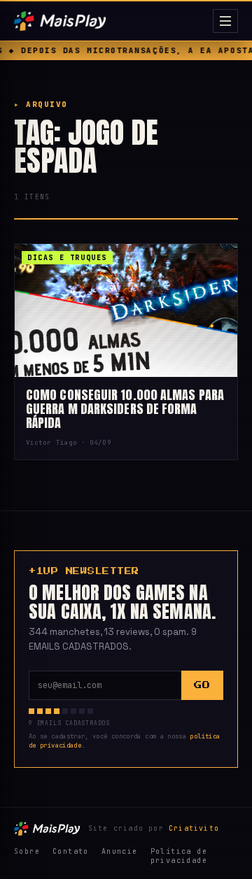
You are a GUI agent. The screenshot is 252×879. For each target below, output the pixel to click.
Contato (70, 851)
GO (202, 685)
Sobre (27, 851)
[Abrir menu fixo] (225, 21)
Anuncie (120, 851)
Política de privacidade (178, 856)
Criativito (194, 828)
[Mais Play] (110, 21)
